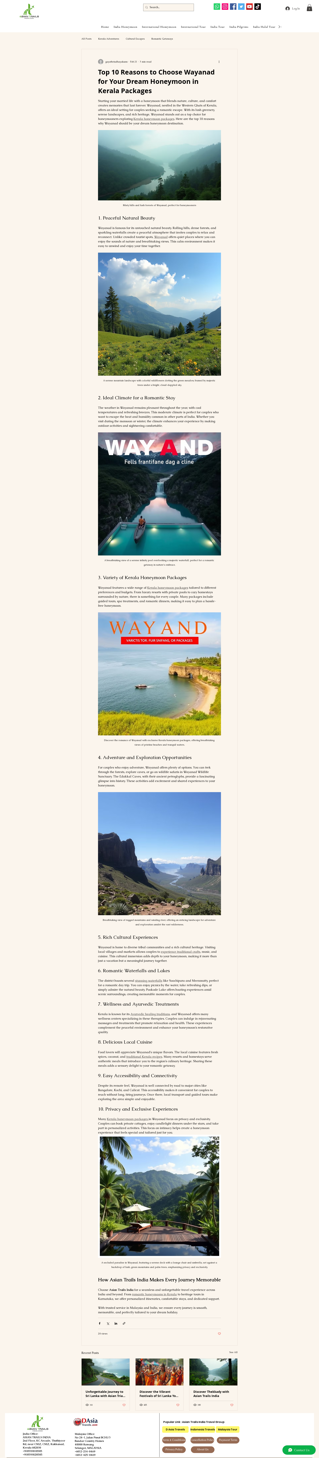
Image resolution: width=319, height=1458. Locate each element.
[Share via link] (124, 1323)
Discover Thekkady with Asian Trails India (211, 1394)
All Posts (86, 38)
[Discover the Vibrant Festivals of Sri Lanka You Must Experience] (160, 1372)
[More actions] (219, 62)
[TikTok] (257, 6)
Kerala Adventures (108, 38)
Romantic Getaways (162, 38)
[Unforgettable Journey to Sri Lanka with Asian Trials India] (106, 1372)
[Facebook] (233, 6)
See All (233, 1352)
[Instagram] (225, 6)
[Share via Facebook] (99, 1323)
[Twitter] (241, 6)
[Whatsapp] (217, 6)
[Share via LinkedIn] (115, 1323)
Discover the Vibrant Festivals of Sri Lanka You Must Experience (159, 1394)
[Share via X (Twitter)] (107, 1323)
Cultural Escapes (135, 38)
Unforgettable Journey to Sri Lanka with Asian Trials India (105, 1394)
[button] (309, 7)
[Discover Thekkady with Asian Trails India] (213, 1372)
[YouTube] (249, 6)
